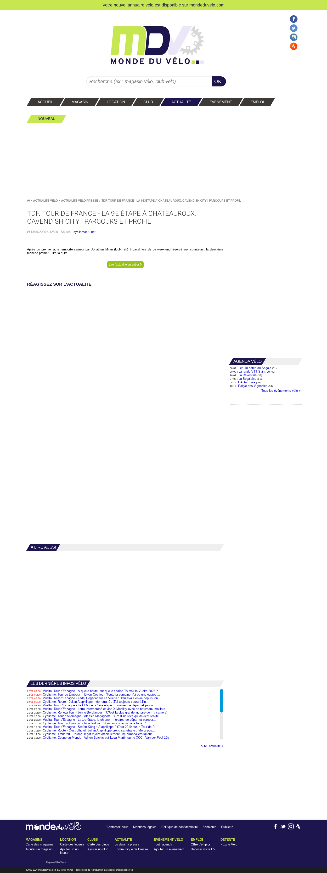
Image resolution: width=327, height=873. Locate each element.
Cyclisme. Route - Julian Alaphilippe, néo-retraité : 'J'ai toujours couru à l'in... (96, 701)
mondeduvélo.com (47, 870)
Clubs (92, 839)
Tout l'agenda (163, 844)
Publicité (227, 827)
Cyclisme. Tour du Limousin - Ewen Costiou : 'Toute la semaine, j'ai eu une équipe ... (101, 694)
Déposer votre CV (203, 849)
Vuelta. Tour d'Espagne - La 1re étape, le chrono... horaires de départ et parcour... (99, 719)
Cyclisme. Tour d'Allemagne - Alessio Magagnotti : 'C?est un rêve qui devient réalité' (101, 716)
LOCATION (68, 839)
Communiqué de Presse (131, 849)
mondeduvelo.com (207, 4)
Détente (227, 839)
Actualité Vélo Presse (79, 200)
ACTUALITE (123, 839)
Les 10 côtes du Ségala (254, 368)
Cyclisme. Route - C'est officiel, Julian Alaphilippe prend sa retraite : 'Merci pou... (99, 730)
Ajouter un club (97, 849)
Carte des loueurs (72, 844)
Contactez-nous (117, 827)
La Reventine (248, 375)
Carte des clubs (98, 844)
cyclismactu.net (84, 232)
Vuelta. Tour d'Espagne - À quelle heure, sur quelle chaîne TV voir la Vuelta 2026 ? (100, 691)
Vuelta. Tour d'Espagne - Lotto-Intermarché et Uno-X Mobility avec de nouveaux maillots (104, 709)
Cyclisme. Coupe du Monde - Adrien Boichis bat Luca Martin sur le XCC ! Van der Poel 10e (106, 737)
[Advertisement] (163, 160)
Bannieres (209, 827)
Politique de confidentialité (179, 827)
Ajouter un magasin (39, 849)
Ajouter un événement (169, 849)
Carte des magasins (39, 844)
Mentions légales (145, 827)
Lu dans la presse (127, 844)
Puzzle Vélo (228, 844)
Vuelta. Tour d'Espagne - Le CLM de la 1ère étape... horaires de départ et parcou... (100, 705)
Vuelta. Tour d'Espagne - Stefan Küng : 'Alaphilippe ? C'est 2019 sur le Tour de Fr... (100, 727)
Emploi (197, 839)
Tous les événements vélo (280, 390)
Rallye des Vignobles (252, 386)
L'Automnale (246, 382)
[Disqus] (125, 348)
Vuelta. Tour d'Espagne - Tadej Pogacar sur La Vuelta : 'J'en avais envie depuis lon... (102, 698)
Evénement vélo (168, 839)
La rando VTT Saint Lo (254, 371)
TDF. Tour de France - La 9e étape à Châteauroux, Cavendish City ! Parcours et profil (171, 200)
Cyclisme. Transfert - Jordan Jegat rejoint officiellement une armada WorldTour (97, 734)
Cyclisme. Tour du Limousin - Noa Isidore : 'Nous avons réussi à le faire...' (94, 723)
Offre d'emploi (200, 844)
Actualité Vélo (45, 200)
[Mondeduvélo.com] (53, 829)
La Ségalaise (247, 378)
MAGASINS (34, 839)
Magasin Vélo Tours (56, 862)
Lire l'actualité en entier (124, 264)
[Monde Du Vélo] (28, 200)
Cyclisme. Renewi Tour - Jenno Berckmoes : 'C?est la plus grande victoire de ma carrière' (105, 712)
